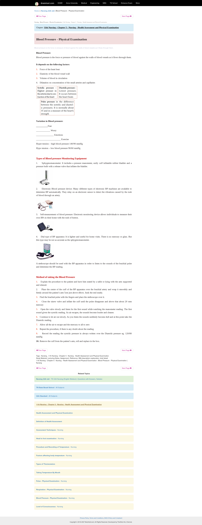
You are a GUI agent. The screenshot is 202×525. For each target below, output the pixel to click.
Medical (84, 3)
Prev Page (42, 16)
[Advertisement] (152, 45)
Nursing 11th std (47, 11)
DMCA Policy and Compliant (113, 518)
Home (36, 11)
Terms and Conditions (96, 518)
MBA (104, 3)
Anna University (72, 3)
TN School (113, 3)
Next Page (126, 16)
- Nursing (49, 430)
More (138, 3)
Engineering (94, 3)
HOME (60, 3)
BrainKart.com (47, 3)
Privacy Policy (84, 518)
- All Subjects (50, 387)
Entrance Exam (126, 3)
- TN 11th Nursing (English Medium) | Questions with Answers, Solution (69, 379)
